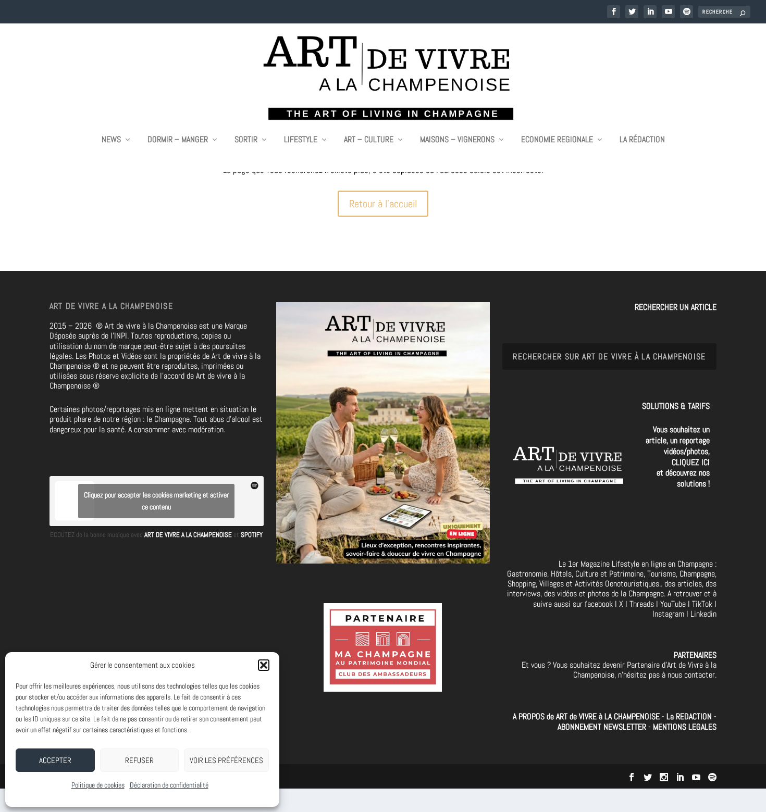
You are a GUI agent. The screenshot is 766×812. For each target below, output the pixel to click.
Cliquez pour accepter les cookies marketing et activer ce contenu (156, 500)
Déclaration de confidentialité (169, 785)
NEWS (111, 140)
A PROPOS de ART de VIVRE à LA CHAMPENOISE (586, 716)
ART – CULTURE (368, 140)
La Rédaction (642, 140)
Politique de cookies (98, 785)
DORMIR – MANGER (177, 140)
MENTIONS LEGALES (684, 726)
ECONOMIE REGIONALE (557, 140)
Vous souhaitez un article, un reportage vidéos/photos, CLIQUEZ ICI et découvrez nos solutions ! (678, 456)
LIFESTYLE (300, 140)
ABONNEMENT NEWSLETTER (603, 726)
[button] (263, 665)
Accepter (55, 760)
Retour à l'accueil (383, 203)
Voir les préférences (226, 760)
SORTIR (245, 140)
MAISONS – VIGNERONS (457, 140)
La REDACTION (690, 716)
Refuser (139, 760)
